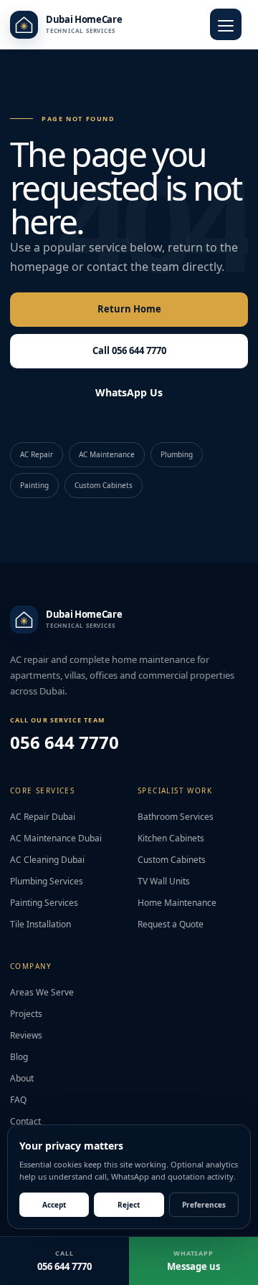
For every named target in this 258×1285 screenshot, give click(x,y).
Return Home (129, 308)
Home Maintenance (177, 903)
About (22, 1078)
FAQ (18, 1100)
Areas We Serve (42, 992)
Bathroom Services (176, 817)
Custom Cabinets (104, 485)
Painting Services (44, 903)
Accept (54, 1205)
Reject (129, 1205)
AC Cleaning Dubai (47, 860)
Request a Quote (171, 924)
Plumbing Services (46, 881)
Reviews (26, 1035)
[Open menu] (226, 24)
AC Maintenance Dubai (56, 838)
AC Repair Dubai (42, 817)
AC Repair (36, 454)
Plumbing (177, 454)
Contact (25, 1121)
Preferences (204, 1205)
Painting (34, 485)
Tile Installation (40, 924)
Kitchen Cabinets (171, 838)
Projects (26, 1014)
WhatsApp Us (129, 392)
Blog (19, 1057)
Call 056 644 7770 (129, 350)
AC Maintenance (107, 454)
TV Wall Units (164, 881)
